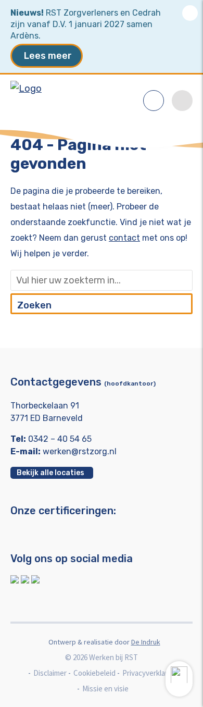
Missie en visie (105, 688)
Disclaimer (50, 673)
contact (124, 238)
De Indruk (145, 642)
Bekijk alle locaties (50, 472)
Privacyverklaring (149, 673)
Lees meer (48, 55)
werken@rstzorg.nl (80, 451)
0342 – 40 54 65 (60, 439)
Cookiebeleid (94, 673)
